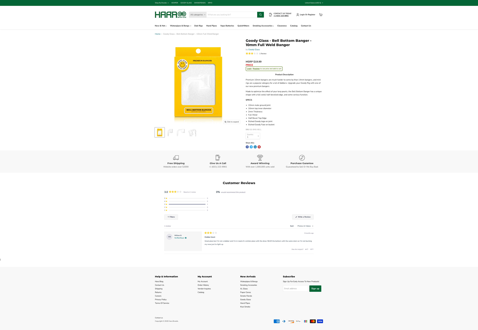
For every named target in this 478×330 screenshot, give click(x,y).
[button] (256, 53)
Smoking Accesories (248, 285)
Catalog (294, 25)
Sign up (315, 288)
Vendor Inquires (204, 288)
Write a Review (305, 217)
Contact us (159, 318)
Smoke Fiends (246, 296)
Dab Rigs (198, 25)
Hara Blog (159, 281)
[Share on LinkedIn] (255, 146)
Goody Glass (254, 49)
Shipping (158, 288)
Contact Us (306, 25)
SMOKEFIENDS (200, 3)
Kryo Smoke (245, 306)
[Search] (260, 15)
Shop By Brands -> (162, 3)
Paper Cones (245, 292)
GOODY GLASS (186, 3)
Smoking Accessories (263, 25)
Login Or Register (307, 14)
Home (157, 34)
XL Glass (244, 288)
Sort (292, 226)
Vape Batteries (227, 25)
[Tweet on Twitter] (251, 146)
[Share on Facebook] (247, 146)
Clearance (282, 25)
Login (249, 68)
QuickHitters (243, 25)
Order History (203, 285)
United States (313, 3)
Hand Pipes (211, 25)
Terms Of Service (162, 303)
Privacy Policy (161, 299)
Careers (158, 296)
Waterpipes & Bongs (180, 25)
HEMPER (174, 3)
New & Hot (160, 25)
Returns (158, 292)
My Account (203, 281)
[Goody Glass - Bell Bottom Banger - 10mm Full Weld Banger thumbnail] (160, 132)
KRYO (210, 3)
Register (256, 68)
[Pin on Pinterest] (259, 146)
